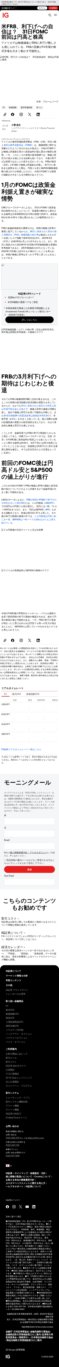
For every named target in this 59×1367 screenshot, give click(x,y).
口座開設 (53, 8)
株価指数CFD (32, 694)
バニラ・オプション (16, 1041)
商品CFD (10, 1017)
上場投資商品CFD (14, 1021)
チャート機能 (12, 1109)
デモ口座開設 (12, 1073)
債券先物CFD (12, 1025)
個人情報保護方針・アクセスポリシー (28, 852)
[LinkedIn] (38, 114)
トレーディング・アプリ (18, 1097)
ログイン (42, 8)
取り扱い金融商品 (14, 1001)
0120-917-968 (12, 1155)
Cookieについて (42, 1176)
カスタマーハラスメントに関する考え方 (25, 1183)
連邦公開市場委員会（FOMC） (19, 145)
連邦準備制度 (26, 107)
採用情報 (20, 1349)
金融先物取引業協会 (40, 1331)
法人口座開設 (12, 1081)
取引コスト (11, 1061)
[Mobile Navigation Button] (55, 15)
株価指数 (13, 107)
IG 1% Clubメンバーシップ (19, 1077)
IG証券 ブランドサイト (17, 990)
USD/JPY (49, 503)
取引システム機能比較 (17, 1101)
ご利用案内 (11, 1049)
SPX (48, 509)
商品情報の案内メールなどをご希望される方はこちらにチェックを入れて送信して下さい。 (29, 861)
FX (4, 107)
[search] (50, 15)
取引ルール (11, 1057)
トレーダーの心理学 (16, 994)
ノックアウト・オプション (19, 1033)
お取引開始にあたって (17, 1053)
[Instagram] (21, 114)
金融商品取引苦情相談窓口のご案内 (23, 1334)
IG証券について (13, 971)
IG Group (10, 1349)
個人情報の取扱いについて (19, 1176)
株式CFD (16, 694)
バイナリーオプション (17, 1037)
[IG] (6, 15)
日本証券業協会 (21, 1331)
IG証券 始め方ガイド (16, 1065)
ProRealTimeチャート (16, 1117)
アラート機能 (12, 1105)
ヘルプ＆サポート (14, 1186)
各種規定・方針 (38, 1173)
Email (7, 840)
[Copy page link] (4, 114)
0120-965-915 (13, 1137)
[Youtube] (27, 1206)
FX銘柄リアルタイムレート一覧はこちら (21, 749)
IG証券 (9, 1173)
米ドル (39, 107)
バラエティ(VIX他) (14, 1029)
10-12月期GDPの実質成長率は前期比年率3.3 (25, 415)
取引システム (12, 1092)
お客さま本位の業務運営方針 (20, 1179)
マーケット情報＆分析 (17, 975)
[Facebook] (13, 114)
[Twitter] (30, 114)
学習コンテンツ (13, 980)
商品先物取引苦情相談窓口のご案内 (24, 1340)
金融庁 (9, 1331)
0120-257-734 (12, 1145)
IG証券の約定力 (13, 1113)
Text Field (9, 875)
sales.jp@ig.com (36, 1137)
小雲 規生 (16, 125)
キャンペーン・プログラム (19, 1085)
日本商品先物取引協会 (42, 1337)
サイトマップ (21, 1173)
